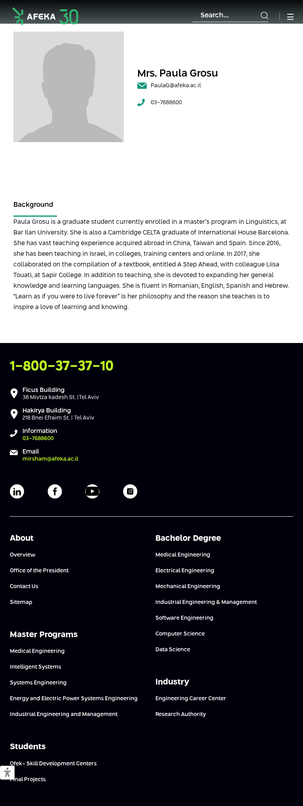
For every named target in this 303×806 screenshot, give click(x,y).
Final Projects (28, 779)
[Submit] (264, 16)
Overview (22, 555)
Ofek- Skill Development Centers (53, 764)
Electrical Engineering (184, 571)
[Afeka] (45, 16)
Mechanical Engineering (187, 586)
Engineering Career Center (190, 698)
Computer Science (180, 634)
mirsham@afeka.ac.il (50, 459)
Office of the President (39, 571)
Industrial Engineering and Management (64, 714)
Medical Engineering (37, 651)
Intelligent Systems (35, 667)
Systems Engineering (38, 683)
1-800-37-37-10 (62, 366)
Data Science (172, 649)
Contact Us (24, 586)
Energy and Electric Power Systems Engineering (74, 698)
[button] (7, 773)
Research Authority (180, 714)
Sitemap (21, 602)
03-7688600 (166, 102)
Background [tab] (33, 205)
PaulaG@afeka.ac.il (176, 85)
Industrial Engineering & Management (206, 602)
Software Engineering (184, 618)
